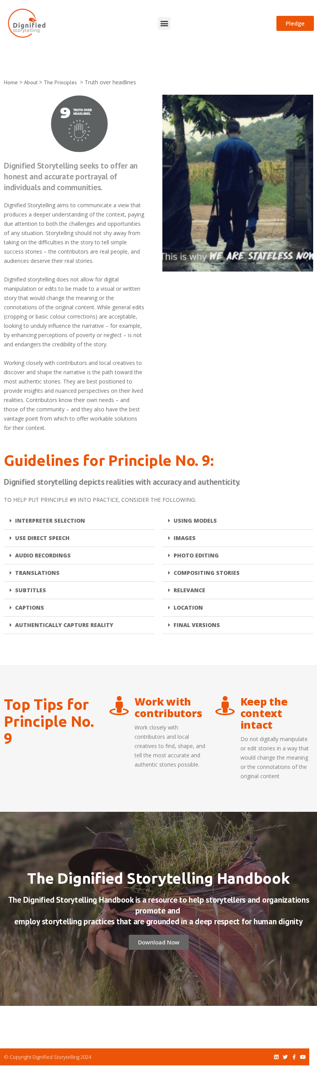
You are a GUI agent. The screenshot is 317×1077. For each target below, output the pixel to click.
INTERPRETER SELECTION (50, 520)
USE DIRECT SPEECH (42, 538)
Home (11, 82)
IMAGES (185, 538)
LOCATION (188, 607)
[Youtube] (302, 1057)
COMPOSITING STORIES (207, 572)
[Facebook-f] (294, 1057)
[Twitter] (285, 1057)
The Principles (60, 82)
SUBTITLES (30, 590)
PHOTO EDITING (196, 555)
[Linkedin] (276, 1057)
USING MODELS (195, 520)
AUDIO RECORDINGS (43, 555)
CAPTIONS (29, 607)
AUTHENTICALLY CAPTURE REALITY (64, 625)
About (30, 82)
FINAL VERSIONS (197, 625)
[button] (164, 23)
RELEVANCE (189, 590)
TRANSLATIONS (37, 572)
